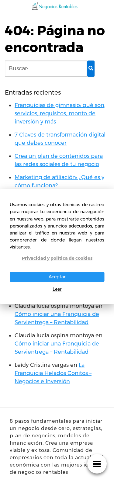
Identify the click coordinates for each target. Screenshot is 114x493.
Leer (57, 289)
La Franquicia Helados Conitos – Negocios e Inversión (53, 373)
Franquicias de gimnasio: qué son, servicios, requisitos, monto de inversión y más (60, 113)
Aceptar (57, 276)
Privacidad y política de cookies (57, 258)
